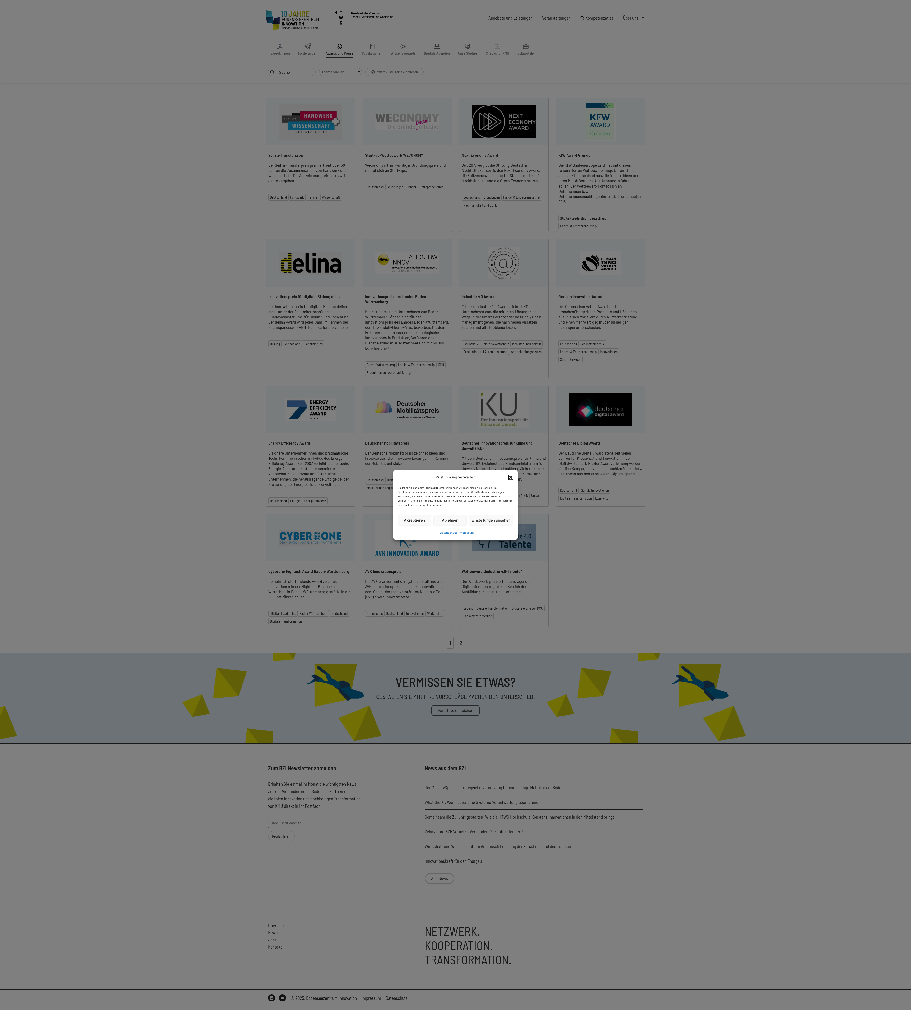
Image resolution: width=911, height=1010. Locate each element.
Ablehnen (450, 520)
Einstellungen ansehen (491, 520)
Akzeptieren (414, 520)
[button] (510, 477)
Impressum (466, 533)
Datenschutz (448, 533)
